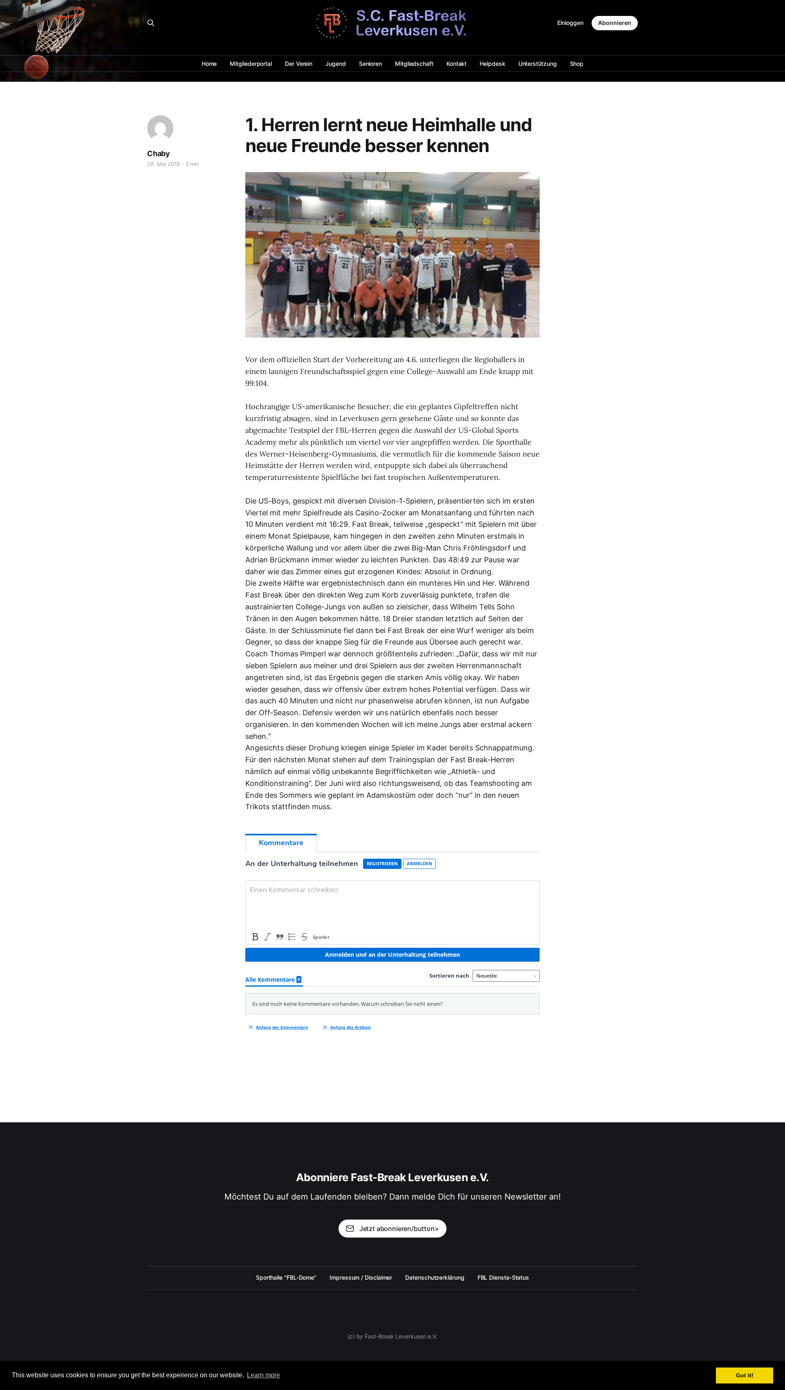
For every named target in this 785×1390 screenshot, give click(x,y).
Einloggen (570, 22)
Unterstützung (537, 63)
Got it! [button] (745, 1375)
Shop (577, 63)
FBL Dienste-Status (503, 1277)
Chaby (158, 153)
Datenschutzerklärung (434, 1277)
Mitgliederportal (251, 63)
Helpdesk (492, 63)
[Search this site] (151, 23)
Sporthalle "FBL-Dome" (286, 1277)
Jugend (335, 63)
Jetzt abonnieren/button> (399, 1228)
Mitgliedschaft (414, 63)
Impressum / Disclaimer (361, 1277)
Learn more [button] (263, 1375)
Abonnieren (614, 22)
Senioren (370, 63)
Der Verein (298, 63)
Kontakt (456, 63)
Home (209, 63)
